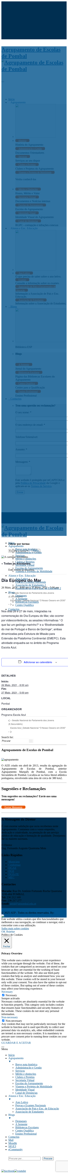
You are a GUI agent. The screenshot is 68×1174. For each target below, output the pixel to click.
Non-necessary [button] (9, 1017)
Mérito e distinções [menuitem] (25, 1073)
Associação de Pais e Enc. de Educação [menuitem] (37, 1108)
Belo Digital (24, 915)
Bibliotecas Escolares (27, 601)
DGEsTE (13, 874)
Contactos (13, 609)
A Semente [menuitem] (21, 1124)
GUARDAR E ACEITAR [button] (16, 1042)
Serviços (20, 555)
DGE (11, 871)
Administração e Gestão (28, 552)
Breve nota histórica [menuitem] (26, 1064)
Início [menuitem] (11, 1055)
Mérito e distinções (25, 558)
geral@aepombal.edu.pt (22, 903)
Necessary (11, 995)
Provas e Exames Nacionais (30, 581)
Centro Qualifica (24, 605)
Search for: (7, 737)
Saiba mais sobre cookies (15, 928)
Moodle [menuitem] (12, 1143)
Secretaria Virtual (24, 564)
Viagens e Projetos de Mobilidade (33, 571)
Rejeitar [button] (10, 931)
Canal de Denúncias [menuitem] (26, 1092)
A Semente (21, 598)
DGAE (12, 867)
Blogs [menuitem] (11, 1116)
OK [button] (3, 931)
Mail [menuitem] (10, 1140)
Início (11, 542)
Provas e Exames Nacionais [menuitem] (30, 1105)
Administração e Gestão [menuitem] (28, 1067)
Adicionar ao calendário (38, 662)
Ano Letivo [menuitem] (21, 1102)
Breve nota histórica (26, 549)
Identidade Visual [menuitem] (25, 1089)
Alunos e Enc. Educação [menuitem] (22, 1097)
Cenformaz (14, 864)
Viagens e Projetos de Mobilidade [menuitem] (33, 1086)
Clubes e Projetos (25, 561)
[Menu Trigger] (2, 1046)
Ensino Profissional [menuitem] (26, 1133)
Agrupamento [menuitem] (16, 1060)
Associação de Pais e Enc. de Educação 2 (38, 588)
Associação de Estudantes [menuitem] (29, 1111)
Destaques (21, 595)
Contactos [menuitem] (13, 1136)
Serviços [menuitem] (20, 1070)
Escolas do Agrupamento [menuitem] (29, 1083)
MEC (11, 877)
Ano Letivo (21, 578)
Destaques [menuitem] (21, 1121)
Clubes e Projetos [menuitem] (25, 1077)
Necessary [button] (7, 991)
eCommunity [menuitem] (15, 1149)
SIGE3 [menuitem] (12, 1146)
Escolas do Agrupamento (29, 568)
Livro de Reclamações (39, 909)
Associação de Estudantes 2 (30, 585)
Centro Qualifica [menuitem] (24, 1130)
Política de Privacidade (14, 909)
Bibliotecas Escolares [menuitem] (27, 1127)
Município (14, 861)
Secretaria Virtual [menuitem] (24, 1080)
